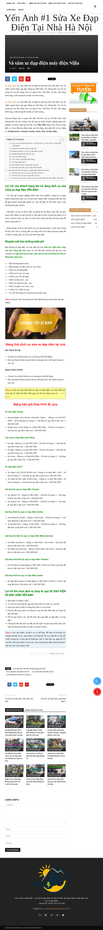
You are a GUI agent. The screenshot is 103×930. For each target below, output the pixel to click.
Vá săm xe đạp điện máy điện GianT (53, 700)
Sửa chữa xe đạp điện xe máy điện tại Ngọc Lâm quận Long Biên (89, 137)
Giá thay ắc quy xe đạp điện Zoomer (25, 165)
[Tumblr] (57, 915)
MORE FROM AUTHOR (34, 710)
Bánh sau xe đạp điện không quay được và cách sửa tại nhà (13, 781)
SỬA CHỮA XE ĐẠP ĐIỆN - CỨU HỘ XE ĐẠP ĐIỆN (24, 57)
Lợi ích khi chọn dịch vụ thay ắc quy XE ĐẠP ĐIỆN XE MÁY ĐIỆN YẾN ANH (37, 178)
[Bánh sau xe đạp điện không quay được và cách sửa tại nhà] (14, 770)
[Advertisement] (35, 659)
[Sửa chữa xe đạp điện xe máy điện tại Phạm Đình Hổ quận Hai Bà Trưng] (74, 189)
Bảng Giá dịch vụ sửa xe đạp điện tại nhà (27, 151)
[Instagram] (46, 915)
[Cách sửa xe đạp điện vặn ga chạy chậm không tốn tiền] (56, 770)
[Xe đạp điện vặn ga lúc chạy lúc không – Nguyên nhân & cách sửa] (56, 721)
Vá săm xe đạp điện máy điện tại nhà (19, 700)
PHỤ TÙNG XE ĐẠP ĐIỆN (81, 223)
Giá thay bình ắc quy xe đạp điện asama (25, 175)
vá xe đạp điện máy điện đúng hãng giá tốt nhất (29, 668)
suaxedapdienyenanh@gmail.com (56, 908)
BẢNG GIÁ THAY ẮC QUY (57, 3)
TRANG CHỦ (10, 3)
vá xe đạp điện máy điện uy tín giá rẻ (18, 675)
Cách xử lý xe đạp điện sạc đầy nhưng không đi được (35, 781)
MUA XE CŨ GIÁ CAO (75, 3)
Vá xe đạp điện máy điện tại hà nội (17, 671)
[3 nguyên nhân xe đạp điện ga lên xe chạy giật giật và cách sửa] (35, 721)
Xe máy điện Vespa (19, 157)
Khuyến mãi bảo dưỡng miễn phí (24, 148)
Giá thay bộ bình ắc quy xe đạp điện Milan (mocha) (28, 170)
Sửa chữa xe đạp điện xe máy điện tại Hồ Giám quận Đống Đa (89, 154)
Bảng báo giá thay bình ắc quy (23, 154)
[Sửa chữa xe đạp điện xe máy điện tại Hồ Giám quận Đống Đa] (74, 154)
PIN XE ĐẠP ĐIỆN (78, 227)
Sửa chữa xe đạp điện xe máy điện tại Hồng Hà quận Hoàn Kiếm (89, 172)
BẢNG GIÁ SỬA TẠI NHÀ (37, 3)
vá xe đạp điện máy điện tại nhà (43, 671)
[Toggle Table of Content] (60, 140)
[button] (95, 7)
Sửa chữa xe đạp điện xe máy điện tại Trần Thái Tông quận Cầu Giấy (82, 126)
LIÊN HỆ (20, 10)
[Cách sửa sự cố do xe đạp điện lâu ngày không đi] (35, 745)
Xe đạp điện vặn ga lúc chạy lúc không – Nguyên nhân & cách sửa (56, 732)
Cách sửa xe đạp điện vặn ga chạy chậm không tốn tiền (56, 781)
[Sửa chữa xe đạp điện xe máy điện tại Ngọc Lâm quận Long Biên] (74, 137)
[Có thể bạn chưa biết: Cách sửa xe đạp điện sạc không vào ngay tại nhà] (14, 745)
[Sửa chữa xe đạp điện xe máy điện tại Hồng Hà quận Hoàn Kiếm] (74, 172)
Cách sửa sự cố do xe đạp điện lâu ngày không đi (35, 755)
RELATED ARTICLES (14, 710)
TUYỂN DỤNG (11, 10)
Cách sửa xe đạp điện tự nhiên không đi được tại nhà (56, 755)
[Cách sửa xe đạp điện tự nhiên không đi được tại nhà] (56, 745)
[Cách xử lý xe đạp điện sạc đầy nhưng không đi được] (35, 770)
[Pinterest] (51, 915)
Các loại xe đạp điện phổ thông (23, 159)
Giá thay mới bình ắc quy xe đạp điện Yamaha (27, 173)
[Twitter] (63, 915)
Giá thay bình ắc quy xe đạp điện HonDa (27, 167)
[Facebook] (40, 915)
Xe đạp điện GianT (19, 162)
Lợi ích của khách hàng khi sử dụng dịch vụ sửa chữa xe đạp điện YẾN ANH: (36, 144)
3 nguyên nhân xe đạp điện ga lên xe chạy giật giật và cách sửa (35, 732)
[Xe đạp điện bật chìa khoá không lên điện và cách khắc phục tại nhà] (14, 721)
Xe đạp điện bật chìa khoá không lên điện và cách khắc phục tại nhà (13, 732)
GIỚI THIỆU (21, 3)
